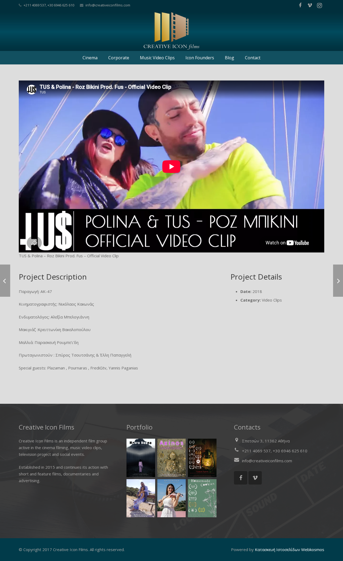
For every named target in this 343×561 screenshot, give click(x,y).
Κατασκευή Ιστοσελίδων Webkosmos (289, 549)
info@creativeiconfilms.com (107, 5)
